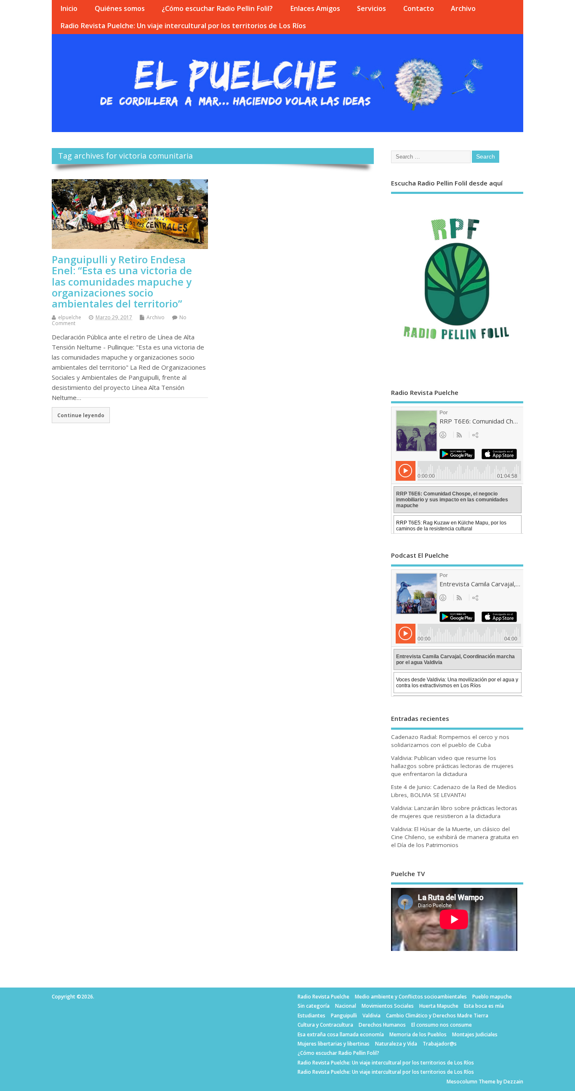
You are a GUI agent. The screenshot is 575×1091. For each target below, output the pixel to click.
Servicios (371, 8)
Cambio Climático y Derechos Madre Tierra (437, 1015)
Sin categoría (314, 1005)
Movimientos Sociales (388, 1005)
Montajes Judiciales (475, 1034)
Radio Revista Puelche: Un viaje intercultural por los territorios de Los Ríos (183, 25)
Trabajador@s (440, 1043)
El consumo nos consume (441, 1024)
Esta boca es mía (484, 1005)
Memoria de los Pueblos (418, 1034)
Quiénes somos (120, 8)
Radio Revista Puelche (323, 996)
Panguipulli (344, 1015)
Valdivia (371, 1015)
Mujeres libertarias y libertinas (334, 1043)
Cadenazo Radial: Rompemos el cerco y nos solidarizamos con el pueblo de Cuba (450, 741)
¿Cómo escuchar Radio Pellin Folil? (217, 8)
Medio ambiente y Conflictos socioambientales (411, 996)
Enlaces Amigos (315, 8)
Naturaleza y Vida (396, 1043)
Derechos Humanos (382, 1024)
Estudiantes (311, 1015)
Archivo (463, 8)
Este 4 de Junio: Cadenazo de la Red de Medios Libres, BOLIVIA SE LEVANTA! (453, 791)
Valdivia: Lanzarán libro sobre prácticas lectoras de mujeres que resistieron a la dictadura (454, 812)
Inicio (68, 8)
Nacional (345, 1005)
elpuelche (69, 317)
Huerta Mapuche (438, 1005)
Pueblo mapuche (492, 996)
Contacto (418, 8)
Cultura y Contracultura (325, 1024)
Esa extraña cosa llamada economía (341, 1034)
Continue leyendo (80, 415)
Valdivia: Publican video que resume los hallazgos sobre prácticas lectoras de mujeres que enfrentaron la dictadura (452, 766)
